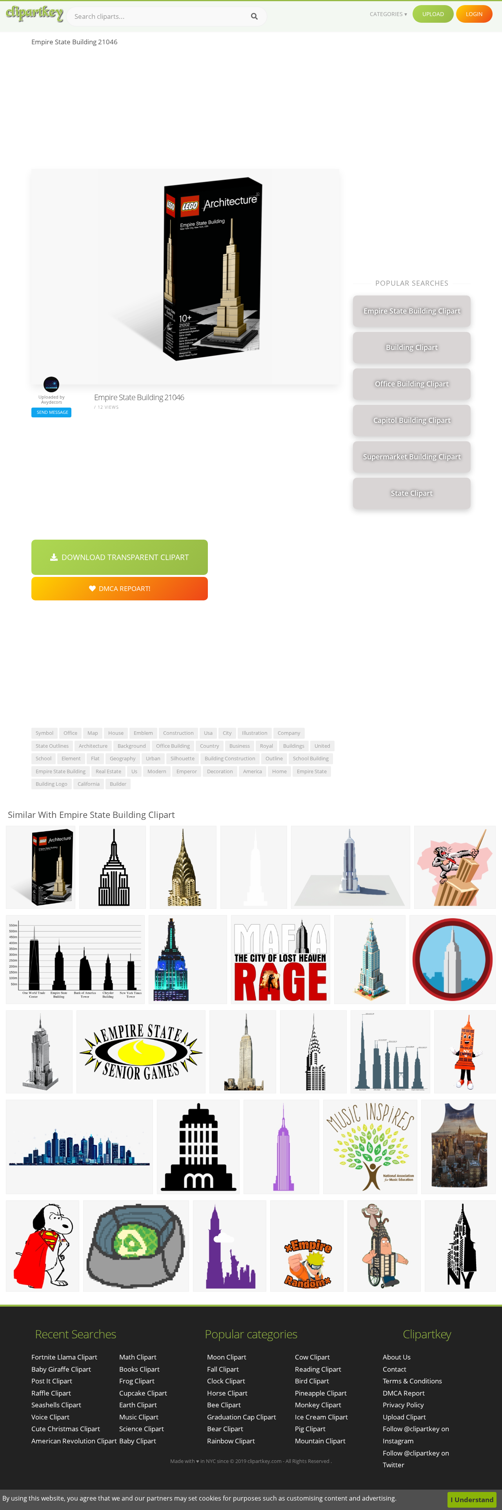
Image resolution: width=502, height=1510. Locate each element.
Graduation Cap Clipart (241, 1416)
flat (95, 758)
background (132, 745)
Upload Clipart (404, 1416)
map (92, 732)
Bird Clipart (312, 1380)
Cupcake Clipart (143, 1393)
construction (178, 732)
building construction (230, 758)
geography (123, 758)
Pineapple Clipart (321, 1393)
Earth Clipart (138, 1404)
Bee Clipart (224, 1404)
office (70, 732)
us (134, 771)
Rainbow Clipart (231, 1440)
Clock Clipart (226, 1380)
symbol (44, 732)
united (322, 745)
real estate (108, 771)
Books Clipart (139, 1369)
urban (153, 758)
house (116, 732)
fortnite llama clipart (64, 1356)
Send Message (51, 412)
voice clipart (50, 1416)
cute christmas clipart (65, 1428)
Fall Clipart (223, 1369)
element (71, 758)
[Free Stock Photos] (34, 14)
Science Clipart (141, 1428)
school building (311, 758)
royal (266, 745)
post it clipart (51, 1380)
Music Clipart (138, 1416)
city (227, 732)
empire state (312, 771)
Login (474, 14)
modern (156, 771)
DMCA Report (404, 1393)
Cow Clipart (312, 1356)
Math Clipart (137, 1356)
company (289, 732)
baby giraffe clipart (61, 1369)
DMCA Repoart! (123, 588)
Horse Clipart (227, 1393)
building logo (51, 783)
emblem (143, 732)
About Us (397, 1356)
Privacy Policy (403, 1404)
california (89, 783)
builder (118, 783)
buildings (293, 745)
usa (208, 732)
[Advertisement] (185, 110)
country (209, 745)
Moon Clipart (226, 1356)
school (43, 758)
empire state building (60, 771)
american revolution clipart (74, 1440)
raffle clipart (51, 1393)
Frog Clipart (137, 1380)
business (239, 745)
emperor (186, 771)
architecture (93, 745)
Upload (433, 14)
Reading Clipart (318, 1369)
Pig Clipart (310, 1428)
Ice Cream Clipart (321, 1416)
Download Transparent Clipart (123, 557)
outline (274, 758)
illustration (254, 732)
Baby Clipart (137, 1440)
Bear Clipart (225, 1428)
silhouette (183, 758)
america (252, 771)
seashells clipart (56, 1404)
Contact (394, 1369)
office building (173, 745)
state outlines (52, 745)
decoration (220, 771)
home (279, 771)
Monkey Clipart (318, 1404)
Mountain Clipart (320, 1440)
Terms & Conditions (412, 1380)
